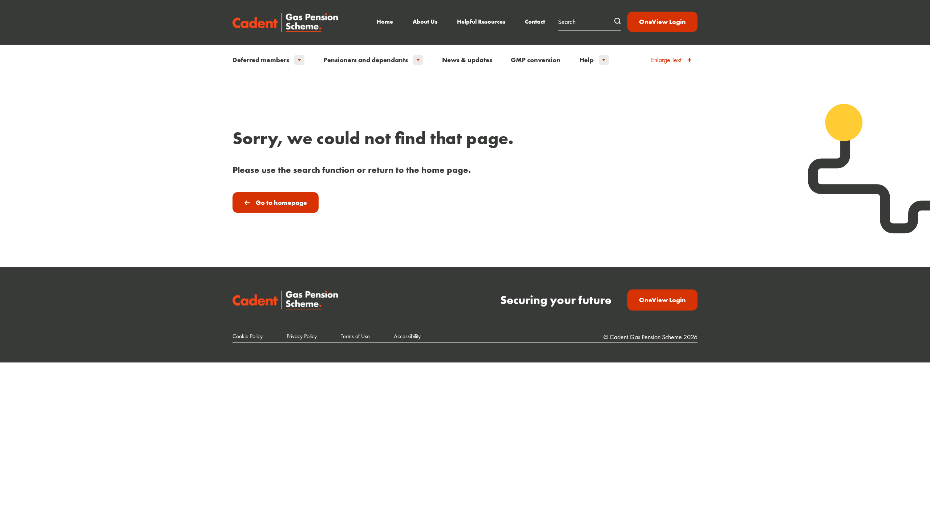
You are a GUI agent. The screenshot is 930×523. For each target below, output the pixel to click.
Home (385, 21)
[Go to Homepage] (285, 22)
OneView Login (662, 21)
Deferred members (260, 60)
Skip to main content (465, 7)
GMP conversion (536, 60)
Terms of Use (355, 336)
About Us (425, 21)
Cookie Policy (247, 336)
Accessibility (407, 336)
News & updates (467, 60)
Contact (535, 21)
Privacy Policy (302, 336)
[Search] (617, 21)
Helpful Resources (481, 21)
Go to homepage (281, 202)
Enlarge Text (666, 60)
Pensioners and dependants (365, 60)
